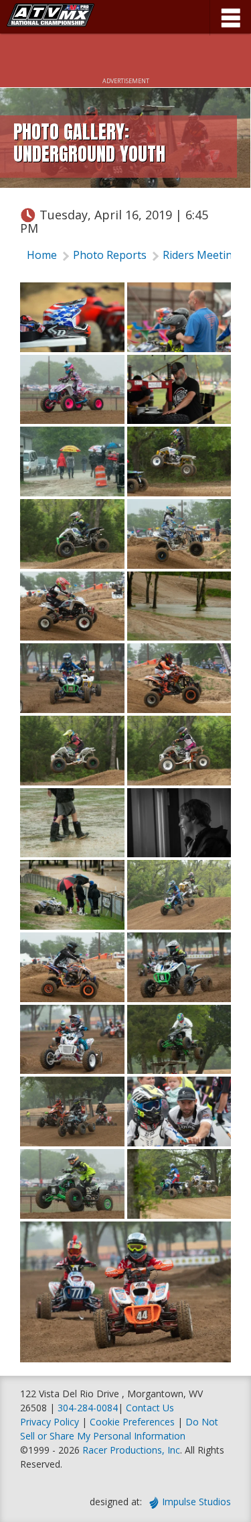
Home (42, 255)
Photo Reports (110, 255)
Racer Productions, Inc (131, 1450)
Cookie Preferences (133, 1421)
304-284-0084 (88, 1407)
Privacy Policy (49, 1421)
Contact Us (150, 1407)
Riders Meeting (201, 255)
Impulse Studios (196, 1501)
